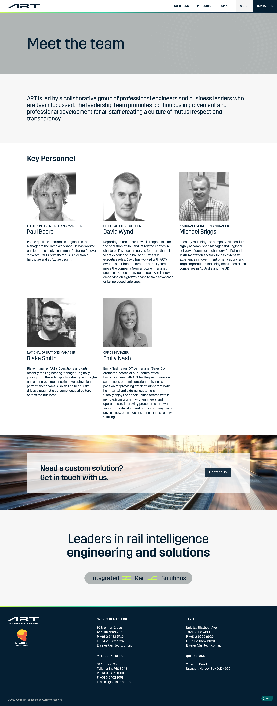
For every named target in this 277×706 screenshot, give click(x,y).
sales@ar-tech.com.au (116, 645)
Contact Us (265, 6)
